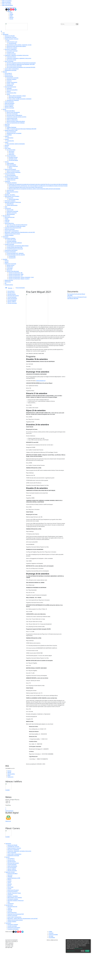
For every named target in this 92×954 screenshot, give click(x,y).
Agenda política (11, 774)
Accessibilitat (52, 937)
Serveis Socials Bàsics (12, 873)
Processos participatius (13, 929)
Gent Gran (9, 875)
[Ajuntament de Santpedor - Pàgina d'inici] (16, 26)
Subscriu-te (8, 821)
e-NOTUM (9, 909)
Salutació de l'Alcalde (12, 845)
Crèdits (50, 931)
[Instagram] (13, 9)
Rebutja (82, 950)
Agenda (9, 772)
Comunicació (10, 903)
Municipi (10, 288)
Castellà (11, 14)
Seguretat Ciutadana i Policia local (15, 900)
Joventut (9, 881)
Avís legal (51, 936)
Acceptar (87, 950)
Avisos (8, 775)
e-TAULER (9, 911)
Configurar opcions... (71, 950)
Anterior (7, 810)
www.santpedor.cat (40, 380)
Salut (8, 902)
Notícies (9, 771)
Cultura (9, 882)
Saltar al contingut (6, 2)
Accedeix (7, 790)
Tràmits (9, 908)
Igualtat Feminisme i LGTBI (13, 878)
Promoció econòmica (12, 891)
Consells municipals (12, 926)
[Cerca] (77, 24)
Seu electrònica (9, 905)
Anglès (11, 15)
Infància (9, 879)
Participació (8, 923)
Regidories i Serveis (10, 872)
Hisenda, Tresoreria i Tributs (14, 893)
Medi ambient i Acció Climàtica (14, 897)
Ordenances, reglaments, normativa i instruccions (19, 851)
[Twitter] (6, 9)
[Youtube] (11, 9)
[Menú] (1, 31)
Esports (9, 885)
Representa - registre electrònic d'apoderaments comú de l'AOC (22, 918)
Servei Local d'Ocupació (13, 890)
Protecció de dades (53, 934)
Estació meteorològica (10, 7)
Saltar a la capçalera (6, 0)
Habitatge (9, 876)
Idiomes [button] (9, 11)
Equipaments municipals (13, 855)
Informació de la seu (12, 906)
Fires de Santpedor (20, 287)
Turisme (9, 888)
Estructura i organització (13, 849)
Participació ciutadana (12, 899)
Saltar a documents (6, 3)
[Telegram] (15, 9)
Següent (11, 810)
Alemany (11, 17)
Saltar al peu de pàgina (7, 5)
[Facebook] (9, 9)
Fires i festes (10, 887)
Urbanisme (10, 894)
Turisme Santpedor (12, 297)
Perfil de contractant (12, 915)
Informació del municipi (13, 295)
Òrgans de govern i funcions (14, 848)
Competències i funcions (13, 846)
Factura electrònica (12, 912)
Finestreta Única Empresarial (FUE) (15, 914)
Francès (11, 18)
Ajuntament (8, 843)
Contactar (51, 933)
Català (10, 12)
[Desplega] (13, 288)
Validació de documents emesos (15, 920)
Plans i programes (11, 852)
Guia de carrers (11, 292)
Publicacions (10, 777)
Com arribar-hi (10, 291)
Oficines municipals (12, 303)
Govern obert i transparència (14, 854)
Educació (9, 884)
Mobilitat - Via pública (12, 896)
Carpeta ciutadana (11, 921)
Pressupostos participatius (13, 927)
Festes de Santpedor (12, 298)
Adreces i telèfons (11, 301)
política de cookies (78, 948)
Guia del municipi (11, 294)
